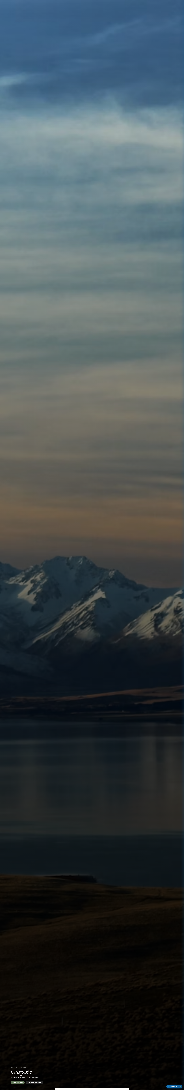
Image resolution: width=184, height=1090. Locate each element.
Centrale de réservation (34, 1082)
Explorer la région (18, 1082)
